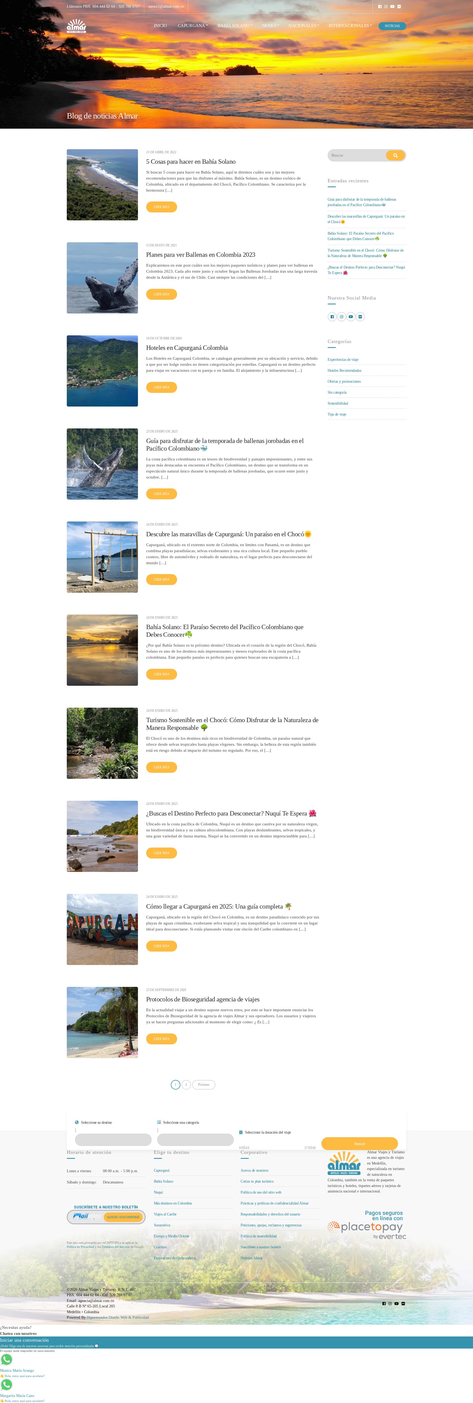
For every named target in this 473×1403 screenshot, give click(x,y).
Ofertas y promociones (344, 381)
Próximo (203, 1085)
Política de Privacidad (80, 1246)
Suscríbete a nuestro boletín (261, 1247)
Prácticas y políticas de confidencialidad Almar (275, 1203)
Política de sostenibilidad (259, 1236)
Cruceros (160, 1247)
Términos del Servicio (116, 1246)
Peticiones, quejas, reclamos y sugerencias (271, 1225)
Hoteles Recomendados (344, 370)
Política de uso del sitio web (261, 1192)
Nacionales (302, 25)
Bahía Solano (234, 25)
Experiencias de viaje (343, 360)
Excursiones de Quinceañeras (175, 1258)
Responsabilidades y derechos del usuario (270, 1214)
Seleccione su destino (96, 1122)
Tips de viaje (337, 414)
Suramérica (162, 1225)
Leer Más (161, 207)
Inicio (160, 25)
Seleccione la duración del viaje (267, 1132)
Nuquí (269, 25)
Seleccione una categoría (180, 1122)
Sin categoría (337, 392)
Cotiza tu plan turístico (257, 1181)
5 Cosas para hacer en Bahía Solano (191, 161)
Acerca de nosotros (254, 1170)
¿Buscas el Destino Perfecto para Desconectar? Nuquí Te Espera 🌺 (231, 813)
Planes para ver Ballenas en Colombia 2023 (200, 254)
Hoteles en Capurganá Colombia (187, 347)
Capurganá (191, 25)
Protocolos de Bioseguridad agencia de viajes (202, 999)
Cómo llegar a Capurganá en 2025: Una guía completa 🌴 (219, 906)
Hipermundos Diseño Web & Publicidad (118, 1317)
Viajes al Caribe (165, 1214)
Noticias (392, 26)
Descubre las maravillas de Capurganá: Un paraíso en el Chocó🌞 (229, 534)
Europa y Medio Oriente (171, 1236)
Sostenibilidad (338, 403)
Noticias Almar (252, 1258)
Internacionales (349, 25)
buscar (359, 1143)
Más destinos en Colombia (173, 1203)
